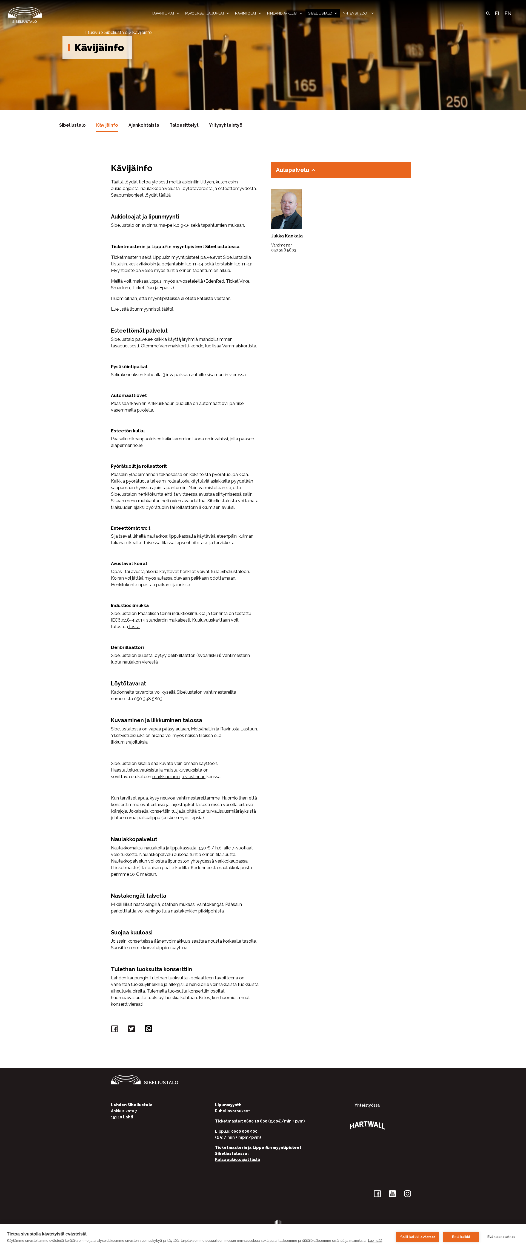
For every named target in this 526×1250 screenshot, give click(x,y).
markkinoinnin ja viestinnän (178, 776)
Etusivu (92, 32)
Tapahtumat (163, 13)
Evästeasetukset (501, 1237)
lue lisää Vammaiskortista (230, 345)
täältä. (165, 195)
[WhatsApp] (149, 1030)
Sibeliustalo (320, 13)
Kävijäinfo (107, 125)
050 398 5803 (283, 250)
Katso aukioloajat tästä (237, 1159)
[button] (488, 13)
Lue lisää (375, 1240)
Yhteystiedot (356, 13)
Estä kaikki (461, 1237)
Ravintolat (245, 13)
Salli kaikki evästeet (417, 1237)
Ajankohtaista (143, 125)
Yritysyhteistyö (225, 125)
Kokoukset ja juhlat (204, 13)
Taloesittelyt (184, 125)
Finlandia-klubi (282, 13)
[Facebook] (115, 1030)
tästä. (134, 626)
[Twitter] (132, 1030)
